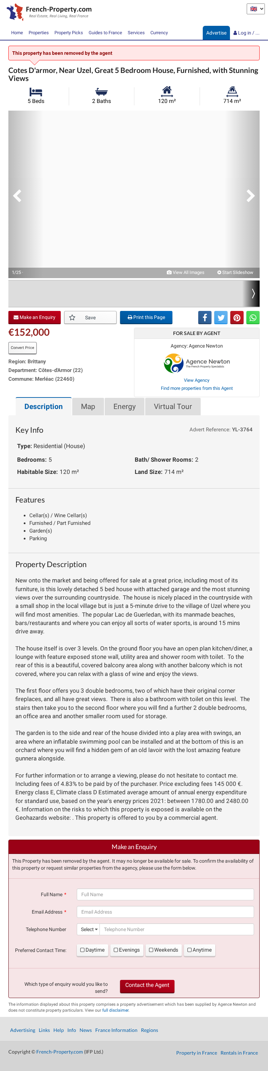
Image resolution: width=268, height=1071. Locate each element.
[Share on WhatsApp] (253, 317)
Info (71, 1030)
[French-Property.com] (47, 13)
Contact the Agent (147, 985)
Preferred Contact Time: (40, 950)
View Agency (196, 380)
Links (44, 1030)
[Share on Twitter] (221, 317)
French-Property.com (59, 1052)
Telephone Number (46, 929)
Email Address (47, 912)
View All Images (188, 272)
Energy (124, 406)
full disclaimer (115, 1010)
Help (58, 1030)
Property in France (196, 1053)
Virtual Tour (173, 406)
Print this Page (148, 317)
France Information (116, 1030)
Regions (149, 1030)
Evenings (129, 950)
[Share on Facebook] (204, 317)
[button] (25, 194)
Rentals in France (239, 1053)
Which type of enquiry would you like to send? (66, 987)
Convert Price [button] (22, 347)
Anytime (202, 950)
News (86, 1030)
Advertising (22, 1030)
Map (88, 406)
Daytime (95, 950)
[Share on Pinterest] (237, 317)
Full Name (51, 894)
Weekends (166, 950)
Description (43, 406)
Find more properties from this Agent (197, 388)
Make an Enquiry (36, 317)
